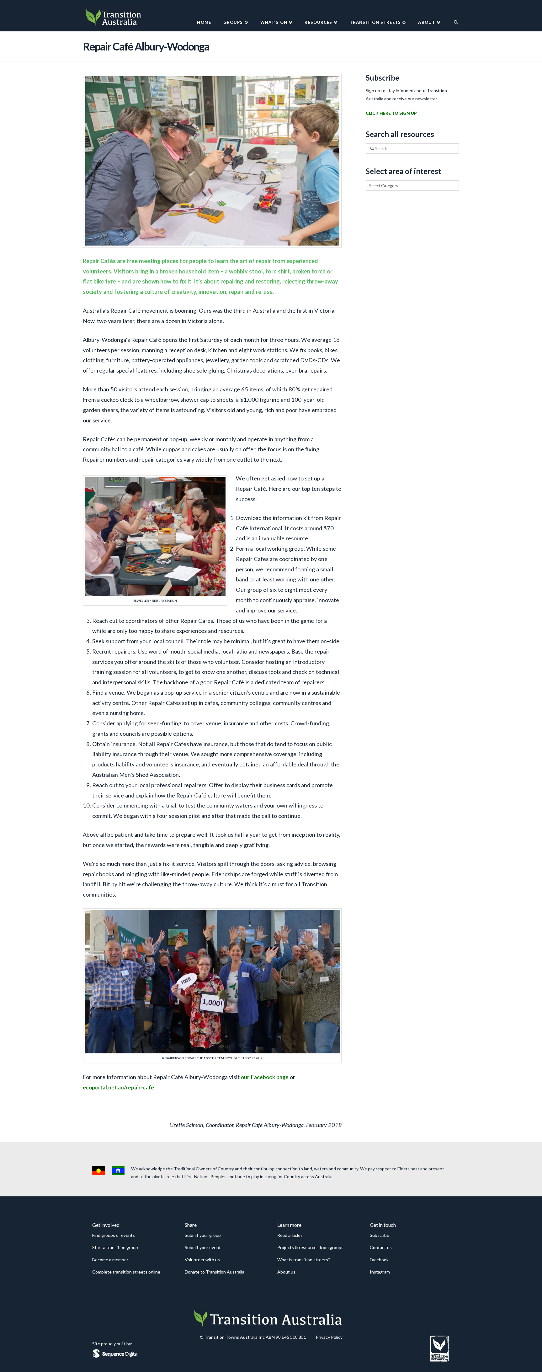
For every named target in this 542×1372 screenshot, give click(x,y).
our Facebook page (265, 1076)
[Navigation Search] (452, 15)
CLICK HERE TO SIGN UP (391, 113)
